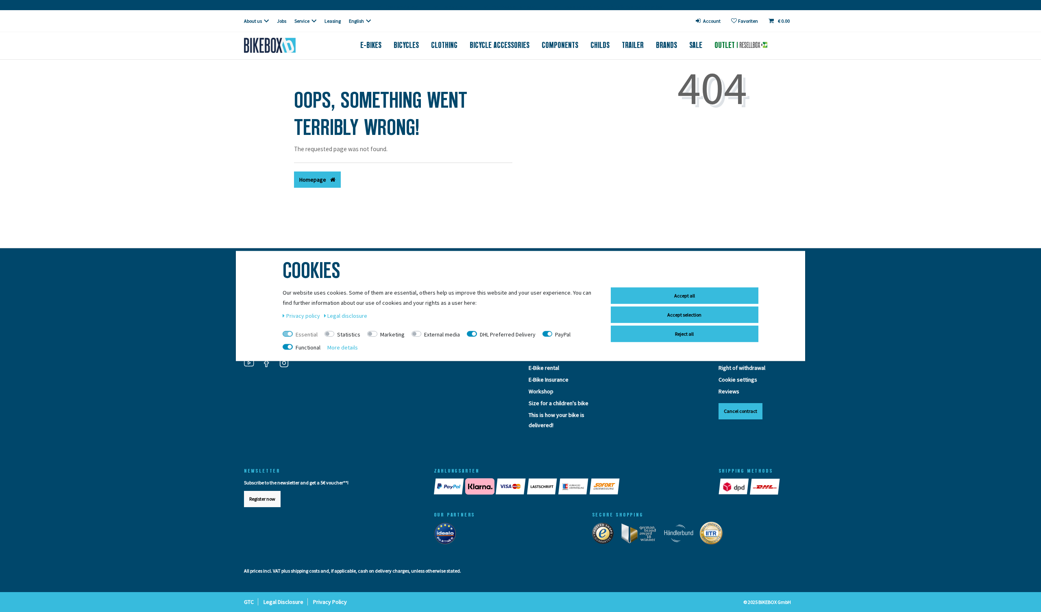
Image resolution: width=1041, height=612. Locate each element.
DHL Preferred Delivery (508, 334)
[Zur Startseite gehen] (283, 45)
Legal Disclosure (283, 601)
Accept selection (684, 315)
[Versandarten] (750, 486)
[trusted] (605, 535)
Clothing (444, 45)
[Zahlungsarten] (568, 486)
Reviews (729, 391)
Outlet (725, 45)
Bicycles (406, 45)
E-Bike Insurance (548, 379)
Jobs (281, 21)
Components (560, 45)
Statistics (348, 334)
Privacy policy (303, 315)
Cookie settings (738, 379)
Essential (307, 334)
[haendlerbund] (681, 535)
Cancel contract (740, 411)
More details (342, 347)
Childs (600, 45)
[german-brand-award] (641, 535)
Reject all (684, 334)
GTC (249, 601)
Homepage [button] (313, 179)
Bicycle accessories (499, 45)
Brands (666, 45)
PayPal (563, 334)
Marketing (392, 334)
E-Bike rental (544, 367)
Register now (262, 499)
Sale (695, 45)
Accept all (684, 296)
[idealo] (447, 535)
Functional (308, 347)
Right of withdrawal (742, 367)
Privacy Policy (330, 601)
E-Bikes (370, 45)
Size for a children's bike (558, 403)
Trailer (633, 45)
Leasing (332, 21)
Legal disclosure (347, 315)
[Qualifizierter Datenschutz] (713, 535)
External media (442, 334)
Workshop (541, 391)
